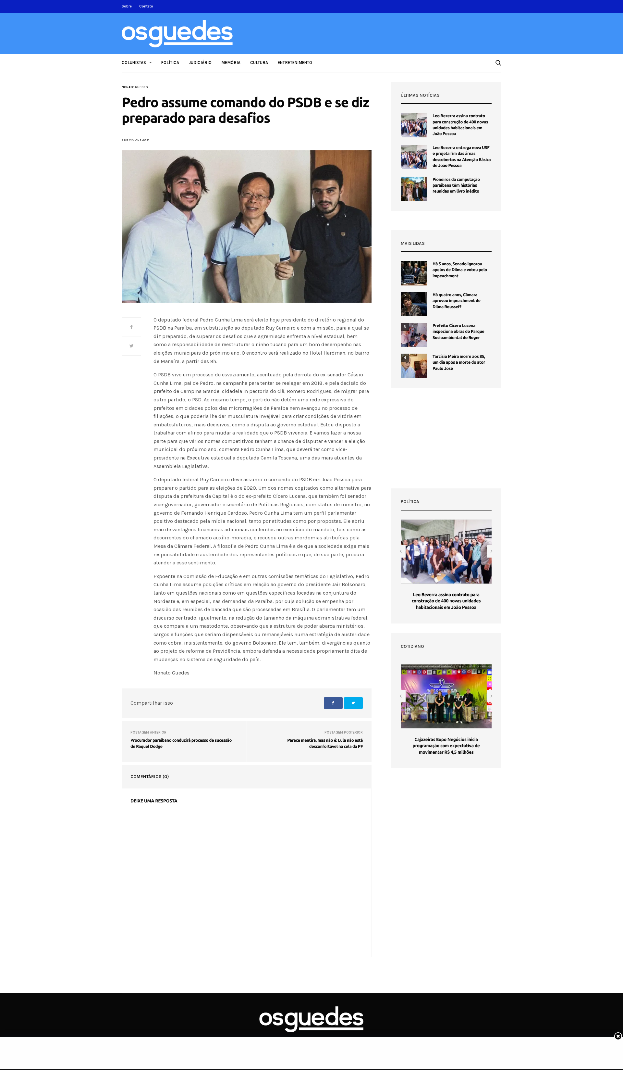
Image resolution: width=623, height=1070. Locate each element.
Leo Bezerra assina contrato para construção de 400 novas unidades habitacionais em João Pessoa (446, 601)
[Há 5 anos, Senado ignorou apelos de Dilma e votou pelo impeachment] (414, 273)
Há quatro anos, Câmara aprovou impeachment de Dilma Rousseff (457, 301)
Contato (146, 6)
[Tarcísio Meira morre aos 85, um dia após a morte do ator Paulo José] (414, 366)
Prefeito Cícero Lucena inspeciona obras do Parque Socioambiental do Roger (458, 331)
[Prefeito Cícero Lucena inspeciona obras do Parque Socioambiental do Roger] (414, 335)
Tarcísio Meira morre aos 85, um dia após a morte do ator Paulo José (459, 362)
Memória (230, 62)
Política (170, 62)
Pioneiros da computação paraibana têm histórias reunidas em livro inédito (456, 185)
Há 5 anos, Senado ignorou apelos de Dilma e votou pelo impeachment (460, 270)
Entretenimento (295, 62)
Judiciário (200, 62)
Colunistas (134, 62)
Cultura (259, 62)
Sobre (127, 6)
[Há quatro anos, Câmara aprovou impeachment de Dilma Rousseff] (414, 304)
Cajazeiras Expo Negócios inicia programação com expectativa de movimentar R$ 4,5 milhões (446, 746)
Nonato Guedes (135, 87)
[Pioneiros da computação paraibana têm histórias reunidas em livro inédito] (414, 189)
